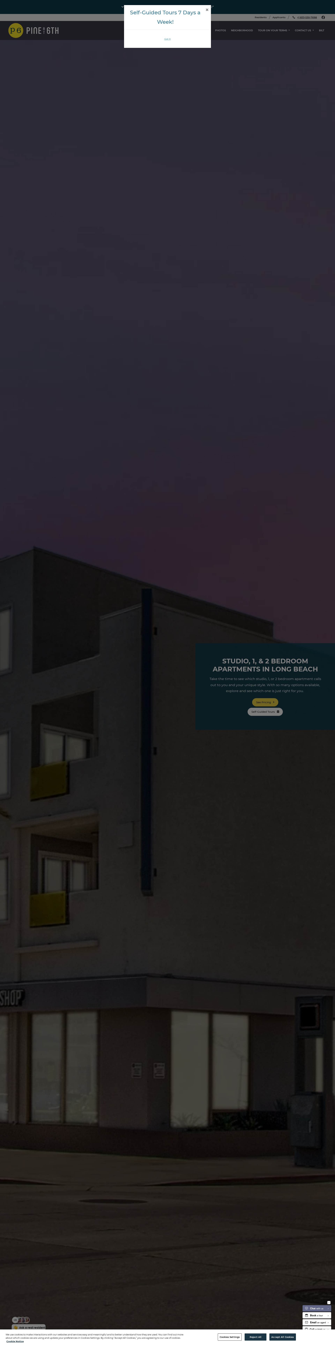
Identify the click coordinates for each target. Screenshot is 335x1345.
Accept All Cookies (282, 1336)
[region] (167, 1337)
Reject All (255, 1336)
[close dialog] (207, 10)
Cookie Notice (15, 1341)
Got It (167, 39)
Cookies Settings (230, 1336)
